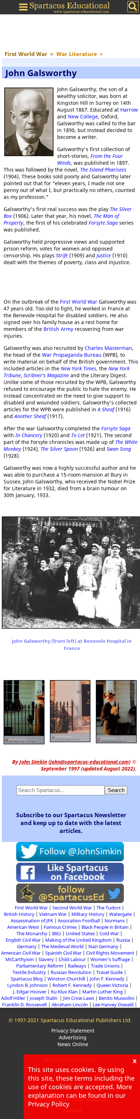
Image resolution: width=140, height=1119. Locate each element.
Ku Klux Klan (64, 991)
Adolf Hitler (13, 998)
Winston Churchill (66, 978)
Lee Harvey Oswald (113, 1004)
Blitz (56, 933)
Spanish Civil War (63, 953)
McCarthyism (19, 959)
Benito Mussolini (116, 998)
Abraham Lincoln (70, 1004)
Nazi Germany (103, 946)
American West (23, 927)
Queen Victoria (112, 985)
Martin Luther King (102, 991)
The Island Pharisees (103, 169)
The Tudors (109, 907)
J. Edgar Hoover (29, 991)
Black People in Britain (105, 927)
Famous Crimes (60, 927)
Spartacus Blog (27, 978)
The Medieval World (62, 946)
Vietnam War (53, 914)
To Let (78, 435)
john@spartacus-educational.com (89, 761)
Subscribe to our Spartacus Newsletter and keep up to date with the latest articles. (71, 823)
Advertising (73, 1037)
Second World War (72, 907)
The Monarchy (32, 933)
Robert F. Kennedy (72, 985)
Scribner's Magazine (46, 375)
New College (83, 116)
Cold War (109, 933)
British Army (58, 329)
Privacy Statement (72, 1030)
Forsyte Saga (103, 222)
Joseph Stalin (44, 998)
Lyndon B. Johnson (27, 985)
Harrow (129, 109)
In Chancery (28, 435)
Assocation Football (79, 920)
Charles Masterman (108, 348)
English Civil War (23, 940)
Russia (123, 940)
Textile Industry (29, 972)
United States (80, 933)
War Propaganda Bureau (72, 354)
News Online (72, 1044)
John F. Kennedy (107, 978)
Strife (62, 255)
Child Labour (72, 959)
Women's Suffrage (110, 959)
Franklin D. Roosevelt (24, 1004)
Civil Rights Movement (110, 953)
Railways (77, 966)
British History (19, 914)
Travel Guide (109, 972)
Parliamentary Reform (39, 966)
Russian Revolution (71, 972)
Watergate (120, 914)
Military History (87, 914)
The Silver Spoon (59, 448)
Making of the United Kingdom (78, 940)
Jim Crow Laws (78, 998)
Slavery (46, 959)
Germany (27, 946)
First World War (78, 301)
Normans (114, 920)
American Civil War (21, 953)
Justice (104, 255)
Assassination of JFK (32, 920)
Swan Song (119, 448)
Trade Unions (105, 966)
